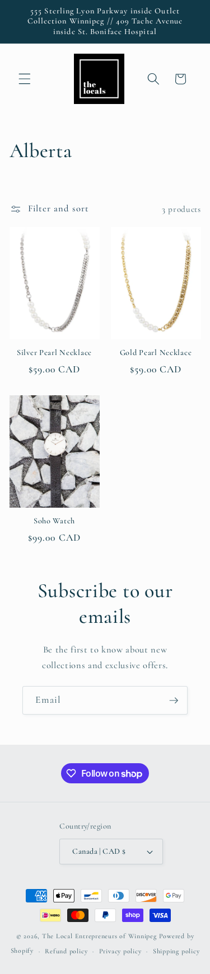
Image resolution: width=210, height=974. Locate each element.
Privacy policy (120, 951)
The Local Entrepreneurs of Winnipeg (99, 936)
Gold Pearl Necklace (156, 352)
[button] (24, 78)
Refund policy (66, 951)
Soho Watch (54, 521)
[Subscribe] (173, 700)
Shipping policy (176, 951)
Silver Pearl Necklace (54, 352)
